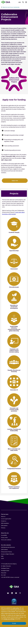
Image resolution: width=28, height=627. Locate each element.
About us (3, 516)
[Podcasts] (20, 593)
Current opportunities (6, 518)
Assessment (14, 269)
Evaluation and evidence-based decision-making (14, 350)
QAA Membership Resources (8, 547)
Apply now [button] (15, 180)
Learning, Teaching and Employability (14, 430)
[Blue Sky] (8, 593)
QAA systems (4, 525)
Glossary (3, 527)
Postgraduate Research (14, 468)
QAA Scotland (4, 549)
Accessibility (4, 535)
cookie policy (15, 608)
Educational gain (14, 287)
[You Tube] (16, 593)
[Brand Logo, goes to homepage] (7, 2)
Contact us (3, 521)
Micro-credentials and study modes (14, 449)
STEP (2, 558)
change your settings (8, 618)
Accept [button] (14, 623)
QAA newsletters (5, 523)
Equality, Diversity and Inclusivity (14, 371)
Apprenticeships (14, 250)
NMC (2, 556)
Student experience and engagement (14, 487)
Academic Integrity (14, 232)
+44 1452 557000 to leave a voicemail (10, 577)
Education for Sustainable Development (14, 307)
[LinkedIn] (12, 593)
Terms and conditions (6, 539)
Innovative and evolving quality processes (14, 409)
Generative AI (14, 390)
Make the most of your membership (11, 7)
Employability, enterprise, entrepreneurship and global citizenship (14, 329)
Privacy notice (4, 537)
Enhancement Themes (6, 551)
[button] (20, 2)
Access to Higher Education (7, 554)
